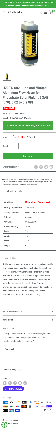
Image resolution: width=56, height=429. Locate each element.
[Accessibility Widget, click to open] (4, 425)
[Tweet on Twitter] (46, 167)
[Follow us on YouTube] (20, 383)
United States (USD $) (12, 370)
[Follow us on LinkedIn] (25, 383)
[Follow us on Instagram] (15, 383)
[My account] (45, 12)
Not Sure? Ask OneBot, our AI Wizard (30, 125)
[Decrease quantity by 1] (15, 146)
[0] (51, 12)
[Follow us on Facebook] (5, 383)
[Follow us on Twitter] (10, 383)
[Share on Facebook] (36, 167)
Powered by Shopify (10, 423)
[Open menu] (4, 12)
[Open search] (40, 12)
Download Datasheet (37, 202)
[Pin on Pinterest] (41, 167)
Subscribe (12, 357)
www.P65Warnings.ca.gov (28, 184)
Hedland (7, 113)
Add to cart (28, 156)
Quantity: (7, 146)
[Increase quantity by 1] (30, 146)
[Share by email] (51, 167)
